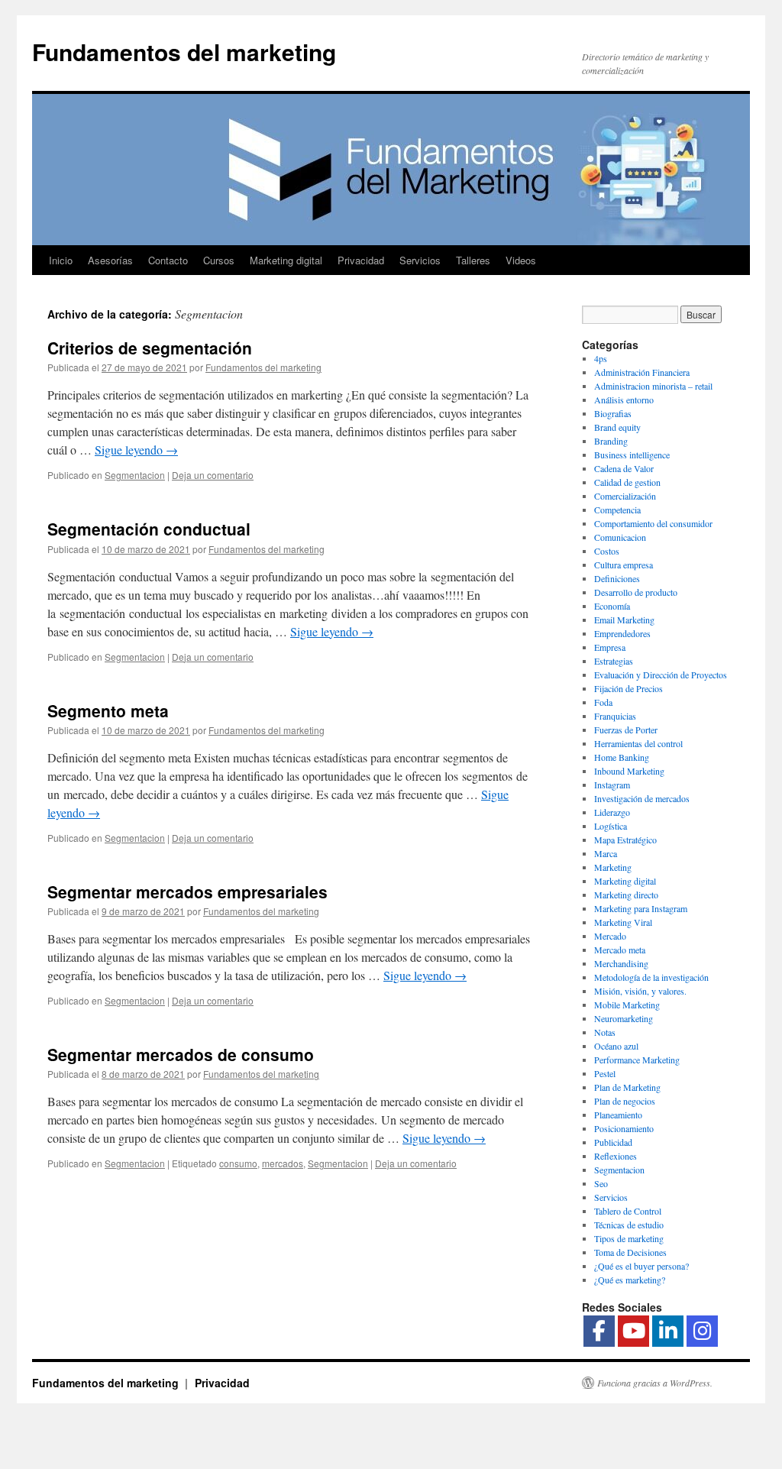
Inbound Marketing (629, 771)
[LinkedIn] (667, 1331)
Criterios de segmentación (149, 347)
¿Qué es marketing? (629, 1279)
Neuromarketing (623, 1018)
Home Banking (621, 757)
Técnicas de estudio (629, 1224)
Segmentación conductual (148, 528)
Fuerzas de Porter (626, 729)
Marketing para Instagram (640, 908)
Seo (601, 1183)
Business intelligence (632, 454)
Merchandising (621, 963)
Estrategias (613, 661)
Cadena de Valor (624, 468)
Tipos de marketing (629, 1238)
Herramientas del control (638, 743)
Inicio (61, 260)
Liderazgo (612, 812)
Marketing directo (626, 894)
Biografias (613, 413)
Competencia (617, 509)
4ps (600, 358)
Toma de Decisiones (630, 1252)
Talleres (473, 260)
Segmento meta (108, 710)
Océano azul (616, 1046)
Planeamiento (618, 1114)
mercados (282, 1163)
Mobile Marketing (627, 1004)
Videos (521, 260)
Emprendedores (622, 633)
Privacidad (361, 260)
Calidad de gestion (627, 482)
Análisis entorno (624, 399)
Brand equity (617, 427)
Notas (605, 1032)
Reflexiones (615, 1156)
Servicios (420, 260)
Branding (611, 441)
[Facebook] (599, 1331)
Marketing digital (286, 260)
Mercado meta (619, 949)
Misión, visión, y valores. (640, 991)
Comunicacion (620, 537)
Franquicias (615, 716)
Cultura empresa (623, 564)
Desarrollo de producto (635, 592)
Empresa (609, 647)
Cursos (218, 260)
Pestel (605, 1073)
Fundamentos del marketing (184, 51)
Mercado (610, 936)
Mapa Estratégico (625, 839)
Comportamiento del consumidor (653, 523)
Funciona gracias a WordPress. (655, 1383)
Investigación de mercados (642, 798)
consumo (238, 1163)
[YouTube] (633, 1331)
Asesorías (110, 260)
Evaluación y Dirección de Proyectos (660, 674)
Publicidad (613, 1142)
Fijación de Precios (628, 688)
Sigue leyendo (136, 450)
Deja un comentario (213, 474)
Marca (605, 853)
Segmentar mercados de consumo (180, 1054)
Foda (603, 702)
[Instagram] (702, 1331)
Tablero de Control (627, 1211)
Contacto (168, 260)
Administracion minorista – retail (653, 386)
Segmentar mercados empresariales (187, 891)
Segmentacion (135, 474)
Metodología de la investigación (651, 977)
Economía (612, 606)
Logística (610, 826)
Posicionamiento (624, 1128)
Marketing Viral (623, 922)
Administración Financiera (642, 372)
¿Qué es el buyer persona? (641, 1266)
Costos (606, 551)
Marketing (613, 867)
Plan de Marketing (627, 1087)
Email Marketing (624, 619)
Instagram (612, 784)
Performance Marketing (637, 1059)
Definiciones (617, 578)
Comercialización (625, 496)
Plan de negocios (624, 1101)
